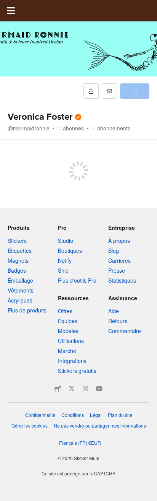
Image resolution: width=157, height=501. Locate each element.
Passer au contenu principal (6, 6)
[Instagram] (85, 388)
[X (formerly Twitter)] (72, 388)
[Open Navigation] (10, 10)
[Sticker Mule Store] (58, 388)
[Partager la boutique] (91, 91)
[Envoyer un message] (109, 91)
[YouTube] (99, 388)
